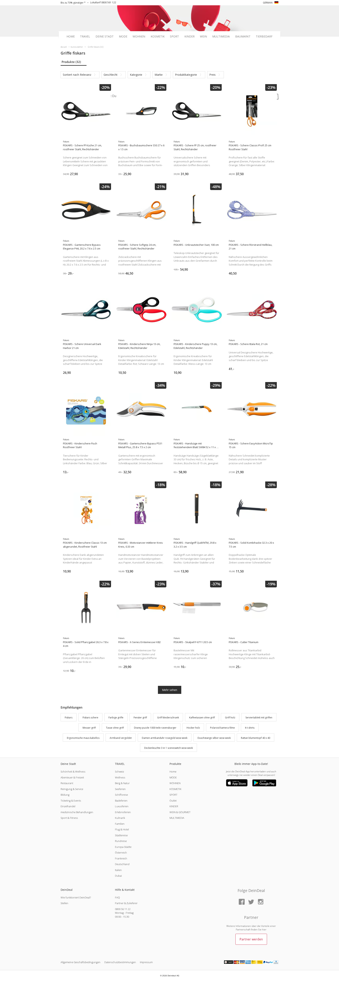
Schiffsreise (121, 794)
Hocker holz (193, 727)
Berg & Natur (122, 783)
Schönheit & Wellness (73, 771)
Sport (174, 36)
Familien (120, 823)
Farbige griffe (115, 717)
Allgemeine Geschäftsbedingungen (80, 962)
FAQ (117, 897)
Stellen (64, 903)
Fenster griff (140, 717)
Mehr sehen (169, 690)
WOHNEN (175, 783)
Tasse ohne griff (115, 727)
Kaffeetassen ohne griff (202, 717)
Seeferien (120, 789)
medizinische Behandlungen (77, 812)
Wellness (120, 777)
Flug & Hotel (122, 829)
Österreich (121, 852)
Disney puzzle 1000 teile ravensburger (155, 727)
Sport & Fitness (69, 818)
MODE (173, 777)
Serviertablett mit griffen (258, 717)
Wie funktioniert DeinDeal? (76, 897)
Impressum (146, 962)
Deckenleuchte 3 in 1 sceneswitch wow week (168, 748)
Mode (123, 36)
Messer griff (89, 727)
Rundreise (121, 841)
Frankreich (121, 858)
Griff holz (230, 717)
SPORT (173, 794)
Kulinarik (120, 818)
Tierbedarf (264, 36)
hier (264, 929)
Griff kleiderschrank (168, 717)
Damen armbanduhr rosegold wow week (164, 738)
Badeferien (121, 800)
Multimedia (221, 36)
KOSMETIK (175, 789)
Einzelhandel (68, 806)
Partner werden (251, 939)
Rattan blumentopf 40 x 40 (255, 738)
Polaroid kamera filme (222, 727)
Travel (85, 36)
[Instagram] (260, 902)
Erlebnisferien (123, 812)
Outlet (173, 800)
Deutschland (122, 864)
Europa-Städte (123, 847)
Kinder (189, 36)
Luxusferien (121, 806)
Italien (118, 870)
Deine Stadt (105, 36)
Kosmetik (158, 36)
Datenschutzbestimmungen (120, 962)
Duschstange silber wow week (214, 738)
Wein (203, 36)
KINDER (174, 806)
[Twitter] (251, 902)
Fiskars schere (90, 717)
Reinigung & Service (72, 789)
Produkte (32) (71, 62)
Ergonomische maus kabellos (83, 738)
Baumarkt (243, 36)
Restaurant (67, 783)
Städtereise (121, 835)
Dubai (118, 875)
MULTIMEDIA (177, 818)
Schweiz (119, 771)
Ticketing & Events (71, 800)
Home (71, 36)
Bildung (65, 794)
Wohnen (139, 36)
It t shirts (249, 727)
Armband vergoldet (121, 738)
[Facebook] (242, 902)
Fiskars (68, 717)
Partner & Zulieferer (126, 903)
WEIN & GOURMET (180, 812)
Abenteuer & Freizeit (72, 777)
